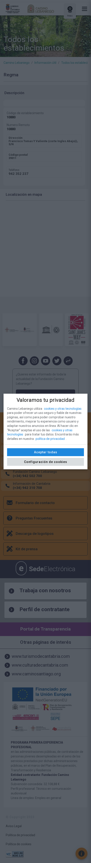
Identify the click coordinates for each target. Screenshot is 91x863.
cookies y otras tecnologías (63, 408)
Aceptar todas (45, 452)
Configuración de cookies (45, 462)
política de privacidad (50, 439)
